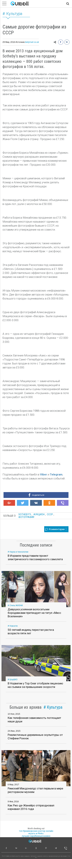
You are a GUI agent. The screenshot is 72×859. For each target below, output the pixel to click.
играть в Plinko (36, 833)
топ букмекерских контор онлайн (36, 831)
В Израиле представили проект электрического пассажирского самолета (35, 557)
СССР (50, 514)
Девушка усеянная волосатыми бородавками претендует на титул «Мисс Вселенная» (34, 613)
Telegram (56, 474)
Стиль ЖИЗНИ (16, 605)
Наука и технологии (19, 552)
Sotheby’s (24, 514)
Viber (43, 474)
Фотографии (26, 517)
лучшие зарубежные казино (36, 836)
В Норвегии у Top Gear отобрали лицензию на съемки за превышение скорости (35, 685)
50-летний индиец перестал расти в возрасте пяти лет (31, 631)
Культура (14, 13)
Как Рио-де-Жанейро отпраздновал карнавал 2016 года (31, 807)
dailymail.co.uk (32, 42)
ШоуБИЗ (13, 679)
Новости (14, 626)
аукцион (39, 514)
